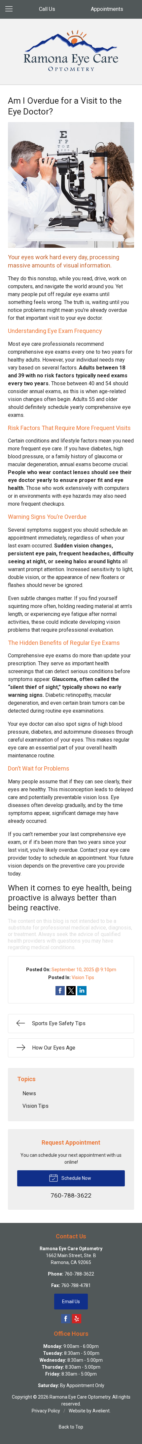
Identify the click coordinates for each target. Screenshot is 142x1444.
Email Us (71, 1301)
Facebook (65, 1318)
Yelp (76, 1318)
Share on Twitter (71, 990)
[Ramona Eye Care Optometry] (71, 50)
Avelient (101, 1410)
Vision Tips (83, 977)
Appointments (107, 9)
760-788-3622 (79, 1274)
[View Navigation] (11, 9)
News (29, 1093)
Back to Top (71, 1427)
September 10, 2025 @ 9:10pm (84, 969)
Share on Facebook (60, 990)
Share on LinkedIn (82, 990)
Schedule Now (75, 1178)
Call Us (47, 9)
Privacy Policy (46, 1410)
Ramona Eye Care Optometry (80, 1397)
